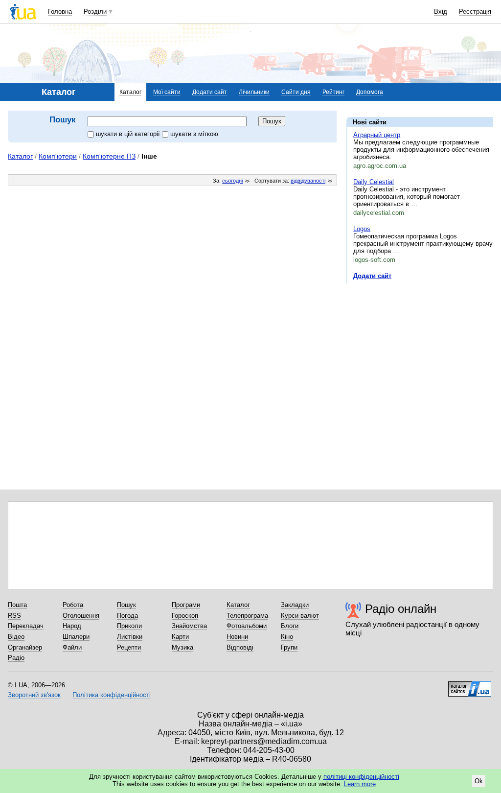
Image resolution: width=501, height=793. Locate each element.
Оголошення (81, 615)
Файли (72, 647)
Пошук (126, 604)
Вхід (440, 11)
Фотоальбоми (247, 626)
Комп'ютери (58, 156)
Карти (180, 636)
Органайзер (25, 647)
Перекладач (26, 626)
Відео (16, 636)
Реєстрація (475, 11)
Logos (361, 229)
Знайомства (189, 626)
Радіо (16, 657)
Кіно (287, 636)
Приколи (129, 626)
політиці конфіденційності (361, 776)
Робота (73, 604)
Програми (186, 604)
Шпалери (76, 636)
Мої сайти (167, 92)
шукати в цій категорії (129, 134)
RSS (14, 615)
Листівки (129, 636)
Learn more (360, 784)
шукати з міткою (194, 134)
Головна (60, 11)
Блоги (289, 626)
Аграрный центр (376, 135)
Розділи (95, 11)
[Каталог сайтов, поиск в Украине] (469, 685)
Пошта (17, 604)
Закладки (295, 604)
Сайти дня (296, 92)
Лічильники (254, 92)
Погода (127, 615)
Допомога (369, 92)
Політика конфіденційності (111, 695)
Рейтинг (333, 92)
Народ (72, 626)
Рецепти (129, 647)
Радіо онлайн (400, 608)
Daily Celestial (373, 182)
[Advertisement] (419, 351)
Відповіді (240, 647)
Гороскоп (185, 615)
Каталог (130, 92)
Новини (237, 636)
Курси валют (300, 615)
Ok (479, 781)
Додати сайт (209, 92)
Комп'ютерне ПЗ (109, 156)
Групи (289, 647)
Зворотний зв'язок (34, 695)
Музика (182, 647)
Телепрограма (247, 615)
